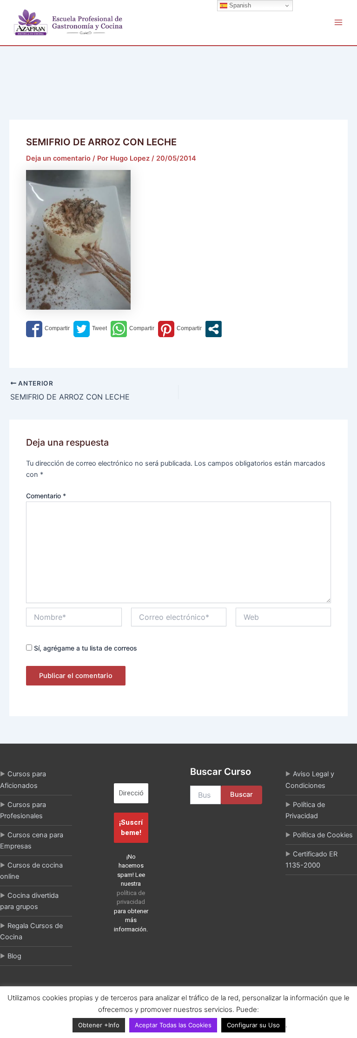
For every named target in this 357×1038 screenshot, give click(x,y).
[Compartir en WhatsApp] (132, 329)
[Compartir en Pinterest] (180, 329)
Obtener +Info (98, 1025)
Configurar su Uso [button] (253, 1025)
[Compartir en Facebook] (48, 329)
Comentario (46, 496)
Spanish (239, 5)
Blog (14, 956)
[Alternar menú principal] (338, 22)
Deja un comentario (58, 158)
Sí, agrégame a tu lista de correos (84, 648)
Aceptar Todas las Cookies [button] (173, 1025)
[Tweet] (90, 329)
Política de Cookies (323, 835)
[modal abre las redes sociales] (213, 329)
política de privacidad (131, 898)
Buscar (241, 794)
